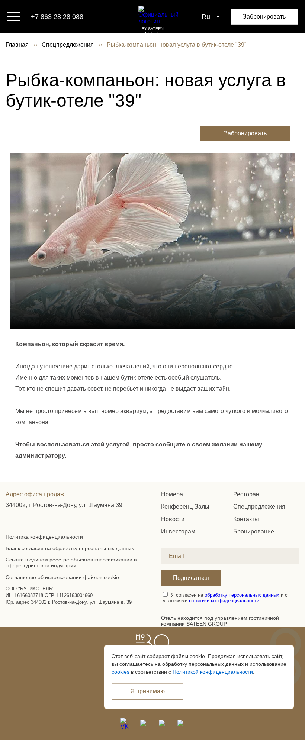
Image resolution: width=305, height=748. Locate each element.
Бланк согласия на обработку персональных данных (70, 548)
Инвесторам (178, 531)
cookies (120, 672)
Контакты (246, 519)
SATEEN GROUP (206, 624)
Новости (172, 519)
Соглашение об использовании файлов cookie (62, 577)
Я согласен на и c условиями (225, 597)
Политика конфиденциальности (44, 537)
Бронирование (253, 531)
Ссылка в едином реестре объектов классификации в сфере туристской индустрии (71, 562)
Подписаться (191, 578)
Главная (17, 45)
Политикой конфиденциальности (213, 672)
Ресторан (246, 494)
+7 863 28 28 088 (57, 16)
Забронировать (264, 16)
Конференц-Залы (185, 506)
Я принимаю (147, 691)
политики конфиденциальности (224, 600)
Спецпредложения (68, 45)
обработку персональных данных (242, 595)
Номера (172, 494)
